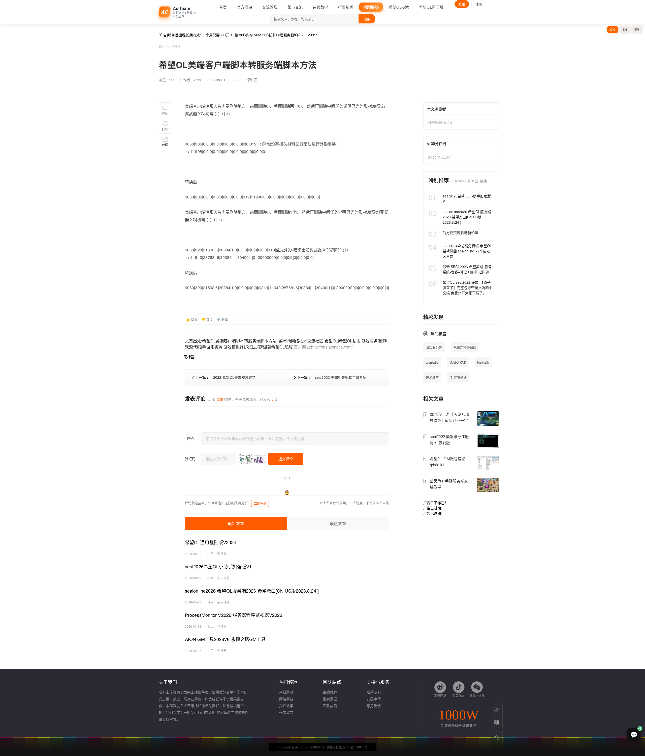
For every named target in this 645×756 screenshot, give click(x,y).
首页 (162, 46)
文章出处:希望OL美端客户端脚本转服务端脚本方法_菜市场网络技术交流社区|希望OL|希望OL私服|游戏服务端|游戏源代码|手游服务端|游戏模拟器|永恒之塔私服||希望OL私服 (286, 344)
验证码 (190, 458)
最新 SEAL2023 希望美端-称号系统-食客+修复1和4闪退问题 (460, 269)
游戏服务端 (434, 347)
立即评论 (260, 503)
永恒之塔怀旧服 (465, 347)
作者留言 (286, 712)
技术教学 (432, 377)
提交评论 (285, 458)
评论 (190, 438)
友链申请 (374, 698)
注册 (478, 4)
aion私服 (432, 362)
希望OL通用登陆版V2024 (210, 542)
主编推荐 (330, 691)
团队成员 (330, 705)
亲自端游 (223, 578)
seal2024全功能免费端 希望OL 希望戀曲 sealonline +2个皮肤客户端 (460, 251)
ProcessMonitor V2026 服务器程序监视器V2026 (233, 615)
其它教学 (286, 705)
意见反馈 (374, 705)
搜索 (367, 18)
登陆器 (221, 553)
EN (625, 29)
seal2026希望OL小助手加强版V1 (218, 566)
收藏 (165, 144)
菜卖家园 (330, 698)
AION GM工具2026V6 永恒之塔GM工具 (225, 639)
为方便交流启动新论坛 (453, 232)
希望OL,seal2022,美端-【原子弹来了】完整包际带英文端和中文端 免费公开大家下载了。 (460, 287)
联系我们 (374, 691)
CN (612, 29)
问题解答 (174, 46)
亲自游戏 (286, 691)
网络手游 (286, 698)
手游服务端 (458, 377)
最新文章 (236, 523)
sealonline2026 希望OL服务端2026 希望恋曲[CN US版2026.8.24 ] (252, 590)
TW (636, 29)
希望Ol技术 (458, 362)
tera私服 (483, 362)
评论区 (251, 79)
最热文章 (338, 523)
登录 (462, 4)
